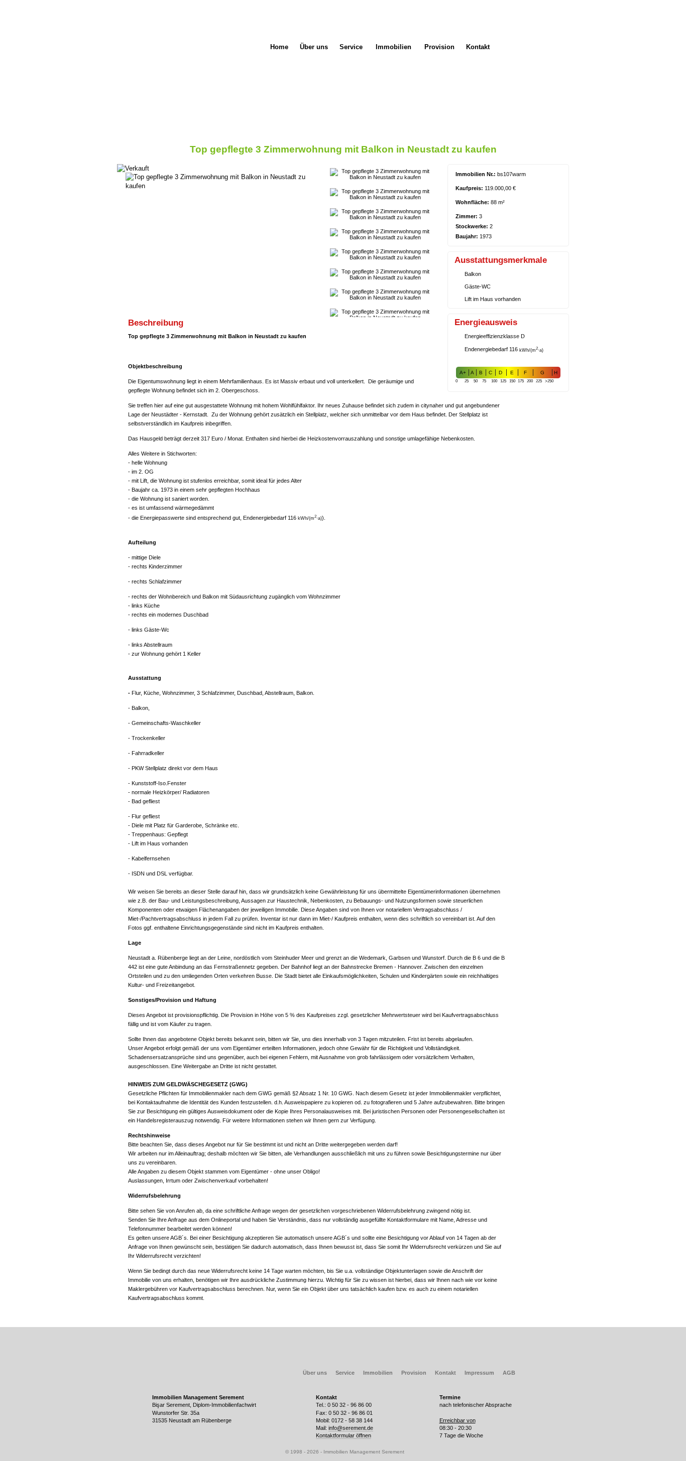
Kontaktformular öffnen (343, 1435)
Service (351, 47)
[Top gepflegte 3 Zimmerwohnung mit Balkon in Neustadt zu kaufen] (221, 186)
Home (279, 47)
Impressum (479, 1373)
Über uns (314, 47)
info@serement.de (350, 1428)
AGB (509, 1373)
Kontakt (478, 47)
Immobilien (393, 47)
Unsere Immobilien (203, 34)
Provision (439, 47)
